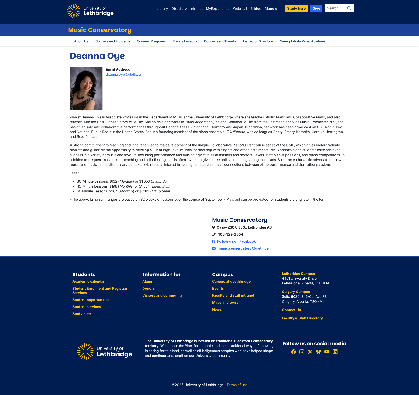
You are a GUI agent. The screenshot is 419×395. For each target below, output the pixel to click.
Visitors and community (162, 295)
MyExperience (217, 8)
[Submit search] (349, 8)
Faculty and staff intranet (233, 295)
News (217, 309)
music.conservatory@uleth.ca (243, 248)
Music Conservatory (99, 30)
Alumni (148, 281)
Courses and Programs (112, 41)
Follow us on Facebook (236, 241)
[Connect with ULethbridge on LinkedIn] (334, 351)
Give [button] (316, 8)
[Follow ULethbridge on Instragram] (301, 351)
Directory (179, 8)
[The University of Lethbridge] (104, 351)
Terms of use (237, 385)
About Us (81, 41)
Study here (81, 313)
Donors (148, 288)
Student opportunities (90, 300)
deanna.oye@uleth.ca (123, 74)
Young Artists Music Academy (303, 41)
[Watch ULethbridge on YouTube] (326, 351)
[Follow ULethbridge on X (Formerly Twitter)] (310, 351)
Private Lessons (185, 41)
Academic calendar (88, 281)
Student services (86, 306)
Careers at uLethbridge (231, 281)
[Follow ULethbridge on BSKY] (318, 351)
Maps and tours (225, 302)
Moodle (271, 8)
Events (218, 288)
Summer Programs (151, 41)
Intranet (196, 8)
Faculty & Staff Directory (302, 318)
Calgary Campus (296, 291)
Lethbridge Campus (298, 273)
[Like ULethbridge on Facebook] (293, 351)
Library (162, 8)
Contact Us (291, 310)
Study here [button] (296, 8)
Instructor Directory (258, 41)
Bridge (256, 8)
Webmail (240, 8)
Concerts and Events (220, 41)
